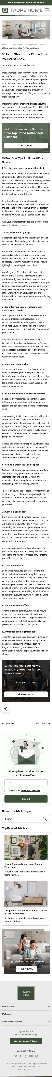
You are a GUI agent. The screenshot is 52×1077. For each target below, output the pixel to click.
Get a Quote (26, 145)
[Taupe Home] (26, 993)
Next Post (42, 724)
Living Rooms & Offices (35, 44)
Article (5, 44)
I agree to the (24, 790)
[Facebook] (21, 1056)
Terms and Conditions (30, 790)
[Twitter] (15, 1056)
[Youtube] (31, 1056)
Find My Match (26, 694)
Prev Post (10, 724)
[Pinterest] (36, 1056)
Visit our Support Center (26, 1041)
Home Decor (17, 44)
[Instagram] (25, 1056)
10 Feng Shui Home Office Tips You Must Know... (21, 48)
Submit (26, 799)
